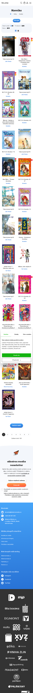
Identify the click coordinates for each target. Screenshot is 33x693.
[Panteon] (16, 678)
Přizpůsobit (15, 360)
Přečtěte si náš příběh (7, 544)
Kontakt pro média (6, 535)
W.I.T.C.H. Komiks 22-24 (24, 297)
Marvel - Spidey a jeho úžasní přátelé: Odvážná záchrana (8, 122)
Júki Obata (8, 61)
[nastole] (22, 658)
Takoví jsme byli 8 (8, 237)
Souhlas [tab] (6, 334)
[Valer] (25, 608)
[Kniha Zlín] (16, 652)
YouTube (7, 583)
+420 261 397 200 (10, 516)
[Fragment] (11, 670)
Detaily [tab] (16, 334)
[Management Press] (21, 598)
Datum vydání (6, 25)
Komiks (21, 14)
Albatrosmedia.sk (6, 558)
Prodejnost (18, 25)
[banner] (10, 3)
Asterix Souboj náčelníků (8, 383)
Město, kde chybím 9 (24, 266)
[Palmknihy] (16, 686)
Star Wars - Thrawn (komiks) (8, 180)
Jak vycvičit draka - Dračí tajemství (25, 383)
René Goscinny (8, 386)
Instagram (8, 575)
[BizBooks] (12, 608)
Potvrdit (16, 485)
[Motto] (6, 627)
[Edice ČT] (25, 670)
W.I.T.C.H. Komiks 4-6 (24, 120)
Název (4, 28)
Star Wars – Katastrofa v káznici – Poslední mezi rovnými (25, 61)
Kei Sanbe (24, 269)
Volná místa (4, 541)
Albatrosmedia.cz (6, 555)
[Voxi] (26, 627)
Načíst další (16, 425)
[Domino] (11, 598)
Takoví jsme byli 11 (24, 92)
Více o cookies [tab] (27, 334)
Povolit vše (16, 355)
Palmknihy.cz (4, 561)
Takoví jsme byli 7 (8, 296)
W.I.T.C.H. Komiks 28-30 (8, 93)
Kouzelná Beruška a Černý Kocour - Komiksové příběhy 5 (8, 326)
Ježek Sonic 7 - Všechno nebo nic (8, 267)
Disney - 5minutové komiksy (25, 238)
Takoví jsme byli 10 (24, 152)
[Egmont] (12, 618)
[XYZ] (21, 637)
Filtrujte (16, 20)
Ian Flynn (8, 270)
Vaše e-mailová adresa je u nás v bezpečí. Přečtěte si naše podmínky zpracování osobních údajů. (16, 494)
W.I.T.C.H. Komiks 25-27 (24, 180)
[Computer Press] (8, 637)
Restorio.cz (4, 564)
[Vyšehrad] (10, 658)
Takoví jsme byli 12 (8, 59)
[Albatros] (25, 618)
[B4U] (16, 664)
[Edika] (11, 646)
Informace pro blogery (7, 538)
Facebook (8, 579)
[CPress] (22, 646)
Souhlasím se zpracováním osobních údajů (16, 490)
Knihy (15, 14)
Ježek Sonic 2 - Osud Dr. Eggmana (8, 413)
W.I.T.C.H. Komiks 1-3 (25, 209)
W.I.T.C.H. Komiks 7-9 (8, 152)
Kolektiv (24, 66)
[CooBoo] (16, 627)
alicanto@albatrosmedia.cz (13, 512)
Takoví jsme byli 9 (8, 209)
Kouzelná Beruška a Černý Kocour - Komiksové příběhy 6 (24, 326)
